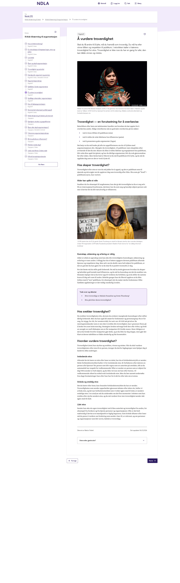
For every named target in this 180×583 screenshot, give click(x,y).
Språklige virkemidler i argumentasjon (40, 98)
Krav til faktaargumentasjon (36, 104)
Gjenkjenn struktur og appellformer (39, 121)
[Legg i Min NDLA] (144, 34)
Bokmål (103, 3)
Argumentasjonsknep (35, 81)
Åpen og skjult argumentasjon (37, 63)
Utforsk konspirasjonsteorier (37, 156)
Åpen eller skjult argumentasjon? (38, 127)
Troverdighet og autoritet (36, 69)
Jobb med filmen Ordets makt (37, 151)
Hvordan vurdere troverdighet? (97, 341)
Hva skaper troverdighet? (93, 165)
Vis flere (41, 164)
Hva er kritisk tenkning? (35, 44)
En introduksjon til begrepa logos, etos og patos (41, 51)
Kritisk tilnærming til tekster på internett (40, 116)
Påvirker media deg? (34, 145)
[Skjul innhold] (55, 32)
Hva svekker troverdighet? (94, 311)
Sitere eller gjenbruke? (88, 440)
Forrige (73, 461)
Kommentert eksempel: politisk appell (40, 110)
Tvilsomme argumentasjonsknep (38, 133)
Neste (151, 461)
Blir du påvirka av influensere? (37, 139)
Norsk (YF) (29, 16)
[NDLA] (43, 3)
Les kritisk (31, 58)
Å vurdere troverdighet (35, 92)
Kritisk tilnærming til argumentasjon (56, 19)
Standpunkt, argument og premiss (39, 75)
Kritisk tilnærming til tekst (33, 19)
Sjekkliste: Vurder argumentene (38, 87)
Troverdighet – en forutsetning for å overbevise (108, 121)
